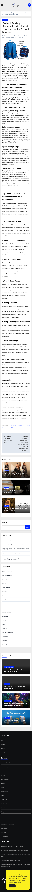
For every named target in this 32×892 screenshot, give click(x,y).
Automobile (5, 579)
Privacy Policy (4, 752)
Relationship (5, 628)
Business (4, 583)
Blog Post (3, 748)
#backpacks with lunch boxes (15, 37)
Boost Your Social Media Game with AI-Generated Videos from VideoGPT (15, 705)
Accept (12, 886)
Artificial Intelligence (7, 575)
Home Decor (5, 616)
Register (3, 744)
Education (4, 595)
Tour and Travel (5, 644)
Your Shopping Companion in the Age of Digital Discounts (15, 544)
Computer (4, 591)
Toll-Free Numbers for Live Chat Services (11, 554)
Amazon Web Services (7, 571)
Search (4, 522)
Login (2, 740)
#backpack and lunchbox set (11, 36)
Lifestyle (5, 20)
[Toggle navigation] (2, 5)
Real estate (4, 624)
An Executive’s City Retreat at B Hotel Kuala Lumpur (14, 540)
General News (5, 608)
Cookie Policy (17, 882)
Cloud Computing (6, 587)
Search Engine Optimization (8, 632)
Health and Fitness (6, 612)
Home (3, 13)
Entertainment (5, 600)
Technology (4, 640)
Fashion (4, 604)
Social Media (5, 636)
